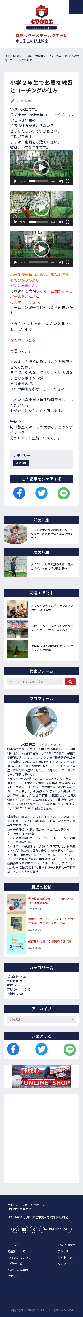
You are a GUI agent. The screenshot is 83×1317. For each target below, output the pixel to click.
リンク (62, 1264)
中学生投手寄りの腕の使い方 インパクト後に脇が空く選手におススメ (52, 534)
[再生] (15, 181)
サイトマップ (66, 1257)
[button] (41, 168)
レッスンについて (19, 1257)
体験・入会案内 (18, 1270)
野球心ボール (15, 989)
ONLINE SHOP (55, 1229)
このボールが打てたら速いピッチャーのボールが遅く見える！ (52, 628)
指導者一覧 (15, 1264)
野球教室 (13, 981)
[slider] (38, 181)
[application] (41, 167)
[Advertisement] (41, 1138)
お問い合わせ (66, 1245)
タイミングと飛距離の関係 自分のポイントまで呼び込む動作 (52, 566)
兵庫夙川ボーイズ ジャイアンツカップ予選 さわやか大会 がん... (52, 921)
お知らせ (13, 993)
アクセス (63, 1251)
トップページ (16, 1245)
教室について (16, 1251)
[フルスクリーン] (67, 181)
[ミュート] (61, 181)
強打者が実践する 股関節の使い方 (51, 941)
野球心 (11, 985)
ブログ (12, 1276)
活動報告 (21, 463)
